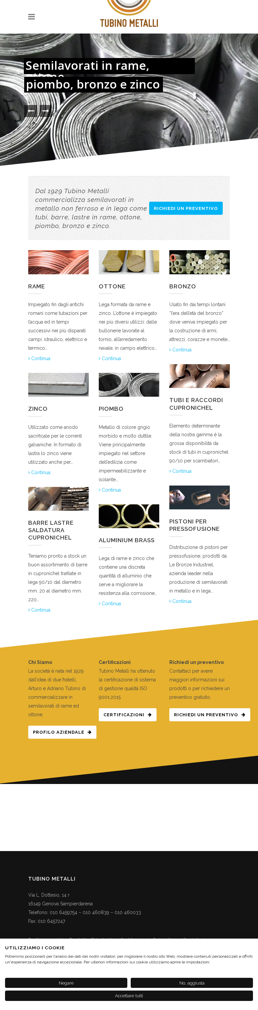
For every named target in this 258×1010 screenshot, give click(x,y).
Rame (36, 286)
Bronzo (182, 286)
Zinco (38, 408)
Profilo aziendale (58, 732)
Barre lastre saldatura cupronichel (51, 530)
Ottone (112, 286)
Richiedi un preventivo (186, 208)
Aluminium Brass (127, 540)
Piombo (111, 408)
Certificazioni (123, 714)
